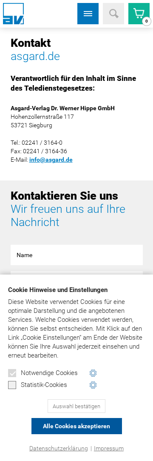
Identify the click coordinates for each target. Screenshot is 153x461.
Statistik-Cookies (44, 385)
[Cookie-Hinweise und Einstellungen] (93, 373)
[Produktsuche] (113, 13)
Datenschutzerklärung (58, 448)
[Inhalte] (88, 13)
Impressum (109, 448)
